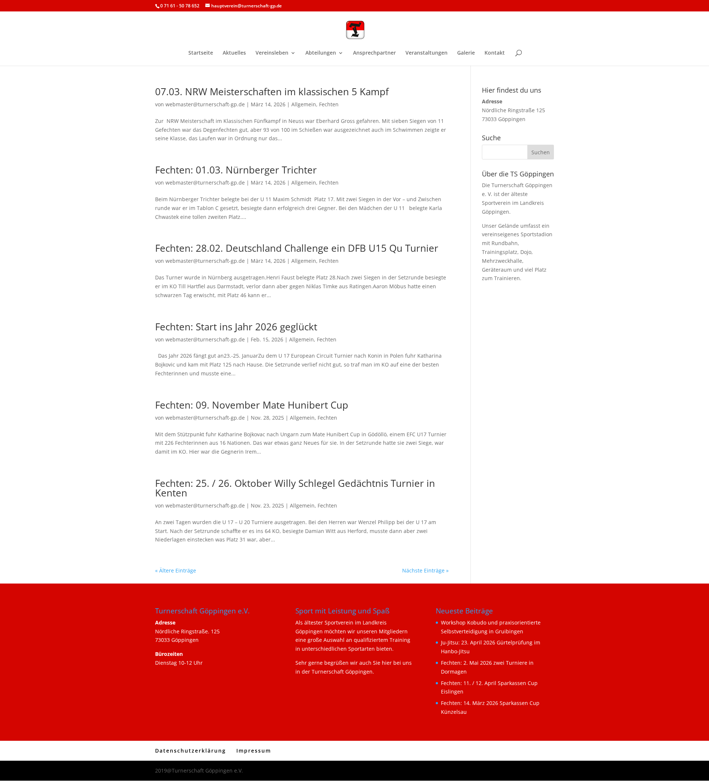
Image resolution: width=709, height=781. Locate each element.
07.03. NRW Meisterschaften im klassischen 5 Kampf (272, 91)
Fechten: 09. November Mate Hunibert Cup (251, 405)
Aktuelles (234, 53)
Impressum (253, 750)
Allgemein (303, 104)
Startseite (200, 53)
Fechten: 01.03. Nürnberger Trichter (236, 169)
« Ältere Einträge (175, 570)
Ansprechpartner (374, 53)
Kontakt (494, 53)
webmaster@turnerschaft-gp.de (205, 104)
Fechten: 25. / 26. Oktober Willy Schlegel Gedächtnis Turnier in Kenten (295, 487)
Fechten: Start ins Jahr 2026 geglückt (236, 326)
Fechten (329, 104)
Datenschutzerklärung (190, 750)
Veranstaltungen (426, 53)
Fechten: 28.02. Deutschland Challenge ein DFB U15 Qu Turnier (296, 248)
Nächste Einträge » (425, 570)
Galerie (466, 53)
